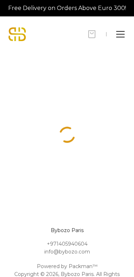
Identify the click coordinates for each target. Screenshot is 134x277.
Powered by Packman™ (67, 266)
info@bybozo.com (67, 251)
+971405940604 (67, 244)
